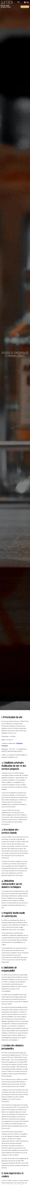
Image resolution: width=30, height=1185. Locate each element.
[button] (18, 2)
